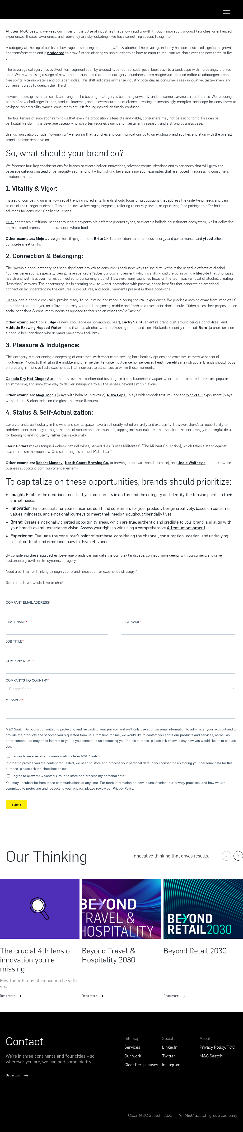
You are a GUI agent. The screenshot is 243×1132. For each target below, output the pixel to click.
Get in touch (14, 1075)
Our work (132, 1055)
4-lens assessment (186, 527)
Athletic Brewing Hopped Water (33, 327)
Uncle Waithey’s (192, 462)
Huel (10, 222)
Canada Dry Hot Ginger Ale (29, 378)
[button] (238, 856)
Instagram (171, 1064)
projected (55, 53)
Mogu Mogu (46, 395)
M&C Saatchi (211, 1055)
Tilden (11, 300)
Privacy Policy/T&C (217, 1047)
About (205, 1038)
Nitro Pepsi (116, 395)
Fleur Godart (17, 446)
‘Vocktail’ (194, 395)
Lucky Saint (132, 322)
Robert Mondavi (49, 462)
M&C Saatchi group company (211, 1115)
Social (167, 1038)
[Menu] (227, 11)
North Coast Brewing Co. (87, 462)
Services (132, 1047)
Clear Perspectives (141, 1064)
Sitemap (131, 1038)
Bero (203, 327)
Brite (98, 238)
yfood (208, 238)
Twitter (168, 1055)
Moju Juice (45, 238)
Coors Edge (46, 322)
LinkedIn (170, 1047)
